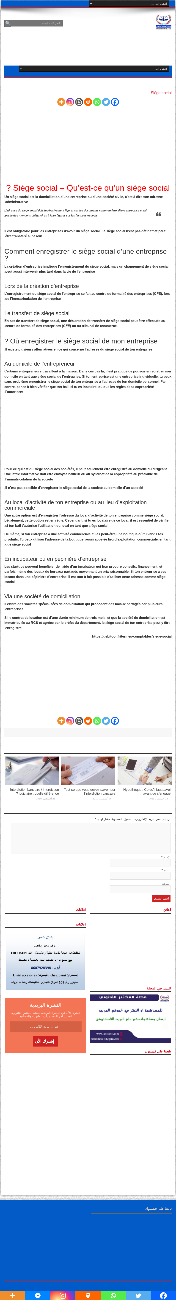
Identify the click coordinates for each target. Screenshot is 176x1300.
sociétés (67, 469)
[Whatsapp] (97, 102)
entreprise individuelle (140, 376)
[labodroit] (164, 21)
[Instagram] (70, 102)
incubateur (86, 566)
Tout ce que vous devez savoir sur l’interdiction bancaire (89, 791)
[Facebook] (115, 102)
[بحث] (7, 23)
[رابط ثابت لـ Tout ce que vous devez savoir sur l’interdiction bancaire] (88, 770)
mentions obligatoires (33, 215)
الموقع (166, 883)
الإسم (166, 857)
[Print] (88, 102)
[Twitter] (106, 102)
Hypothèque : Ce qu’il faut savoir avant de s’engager (147, 791)
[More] (61, 102)
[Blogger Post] (79, 102)
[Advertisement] (88, 146)
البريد (167, 870)
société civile (112, 197)
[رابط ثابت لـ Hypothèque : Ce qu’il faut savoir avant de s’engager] (145, 770)
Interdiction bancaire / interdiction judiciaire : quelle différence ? (34, 791)
